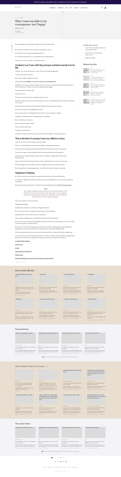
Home (16, 17)
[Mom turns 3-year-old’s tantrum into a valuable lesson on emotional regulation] (72, 399)
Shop (70, 7)
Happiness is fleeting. (90, 58)
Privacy (65, 467)
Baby (39, 345)
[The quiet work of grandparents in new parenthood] (72, 338)
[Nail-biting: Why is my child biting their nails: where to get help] (96, 374)
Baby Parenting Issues (68, 381)
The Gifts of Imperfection (64, 185)
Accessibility (75, 467)
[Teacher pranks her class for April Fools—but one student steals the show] (48, 303)
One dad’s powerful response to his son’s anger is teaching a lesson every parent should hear (98, 79)
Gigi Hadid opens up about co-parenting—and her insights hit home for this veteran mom (96, 313)
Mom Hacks (97, 389)
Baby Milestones (45, 353)
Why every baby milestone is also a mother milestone (48, 347)
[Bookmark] (12, 52)
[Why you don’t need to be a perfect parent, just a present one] (48, 399)
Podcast (76, 7)
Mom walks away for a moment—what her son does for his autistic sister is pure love (24, 313)
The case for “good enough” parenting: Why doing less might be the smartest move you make (23, 384)
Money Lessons (18, 345)
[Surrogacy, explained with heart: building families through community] (96, 399)
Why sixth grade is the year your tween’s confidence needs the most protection (98, 86)
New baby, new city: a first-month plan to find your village (72, 383)
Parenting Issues (90, 381)
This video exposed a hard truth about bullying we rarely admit (95, 288)
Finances (25, 353)
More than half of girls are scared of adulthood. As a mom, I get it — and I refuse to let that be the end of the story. (48, 384)
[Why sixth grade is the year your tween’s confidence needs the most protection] (86, 85)
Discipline (73, 414)
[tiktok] (63, 462)
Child (93, 294)
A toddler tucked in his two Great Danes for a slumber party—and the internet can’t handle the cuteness (98, 102)
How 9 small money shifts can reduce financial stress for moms (25, 347)
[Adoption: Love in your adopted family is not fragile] (24, 399)
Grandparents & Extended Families (71, 354)
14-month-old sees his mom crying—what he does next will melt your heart (72, 312)
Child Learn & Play (49, 318)
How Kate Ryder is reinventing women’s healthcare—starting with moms (72, 288)
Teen (86, 345)
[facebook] (58, 462)
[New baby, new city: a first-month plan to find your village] (72, 374)
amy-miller (18, 31)
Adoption (17, 406)
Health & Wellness (31, 353)
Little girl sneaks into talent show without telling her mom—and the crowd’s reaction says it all (24, 289)
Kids (77, 414)
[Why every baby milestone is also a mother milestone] (48, 338)
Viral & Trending (21, 295)
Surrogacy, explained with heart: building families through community (96, 408)
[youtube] (60, 462)
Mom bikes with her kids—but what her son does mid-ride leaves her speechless (97, 94)
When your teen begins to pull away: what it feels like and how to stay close (94, 347)
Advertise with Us (58, 467)
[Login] (105, 8)
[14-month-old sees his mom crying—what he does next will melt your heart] (72, 303)
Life (66, 7)
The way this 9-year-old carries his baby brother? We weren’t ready (48, 288)
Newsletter (50, 467)
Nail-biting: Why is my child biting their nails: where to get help (95, 383)
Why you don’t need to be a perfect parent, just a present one (47, 408)
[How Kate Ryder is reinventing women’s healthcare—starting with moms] (72, 279)
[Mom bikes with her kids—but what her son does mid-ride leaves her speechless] (86, 93)
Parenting (60, 7)
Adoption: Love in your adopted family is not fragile (24, 408)
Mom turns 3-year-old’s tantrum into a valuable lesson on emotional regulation (72, 408)
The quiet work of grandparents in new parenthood (70, 347)
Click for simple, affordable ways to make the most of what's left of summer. (60, 2)
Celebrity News (95, 320)
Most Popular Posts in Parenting (29, 366)
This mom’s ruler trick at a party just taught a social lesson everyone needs (98, 71)
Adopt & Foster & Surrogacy (26, 414)
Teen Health (90, 353)
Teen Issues (95, 353)
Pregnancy (53, 7)
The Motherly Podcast (72, 294)
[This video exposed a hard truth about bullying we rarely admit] (96, 279)
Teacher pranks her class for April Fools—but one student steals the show (48, 312)
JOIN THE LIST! (84, 7)
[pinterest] (66, 462)
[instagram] (55, 462)
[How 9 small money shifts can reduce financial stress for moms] (25, 338)
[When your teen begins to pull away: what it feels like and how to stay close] (95, 338)
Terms (69, 467)
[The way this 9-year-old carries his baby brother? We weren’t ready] (48, 279)
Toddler (65, 310)
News (92, 68)
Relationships (23, 320)
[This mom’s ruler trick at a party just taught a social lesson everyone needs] (86, 70)
